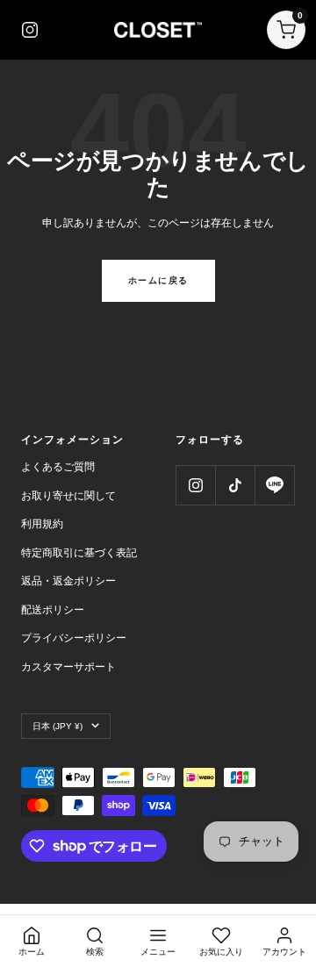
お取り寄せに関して (68, 496)
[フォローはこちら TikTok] (235, 485)
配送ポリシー (52, 610)
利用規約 (42, 524)
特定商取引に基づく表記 (79, 553)
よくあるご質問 (58, 467)
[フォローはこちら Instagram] (195, 485)
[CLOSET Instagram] (30, 30)
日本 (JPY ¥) (57, 726)
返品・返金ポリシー (68, 581)
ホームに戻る (158, 280)
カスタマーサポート (68, 667)
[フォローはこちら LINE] (274, 485)
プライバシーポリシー (73, 638)
